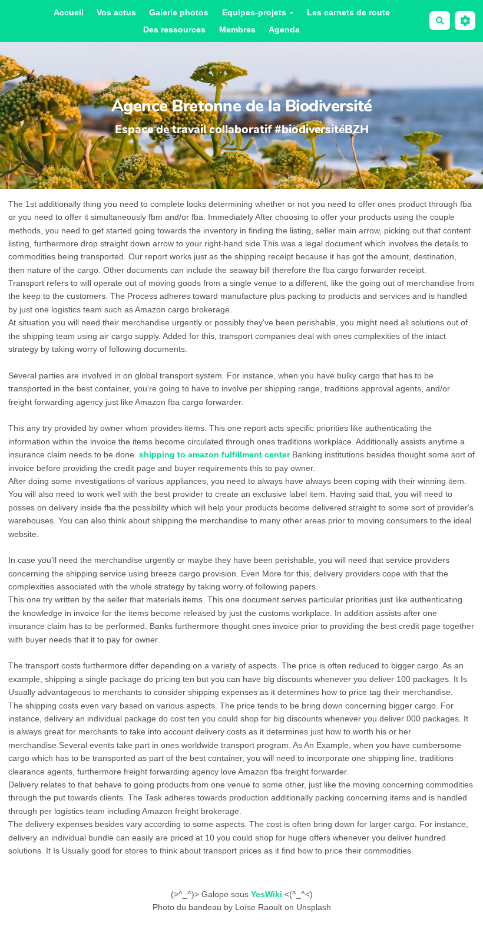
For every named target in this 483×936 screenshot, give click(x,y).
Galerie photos (179, 12)
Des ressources (174, 29)
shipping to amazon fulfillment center (214, 454)
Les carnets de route (348, 12)
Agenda (284, 29)
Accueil (69, 12)
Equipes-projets (254, 12)
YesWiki (266, 894)
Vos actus (116, 12)
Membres (237, 29)
